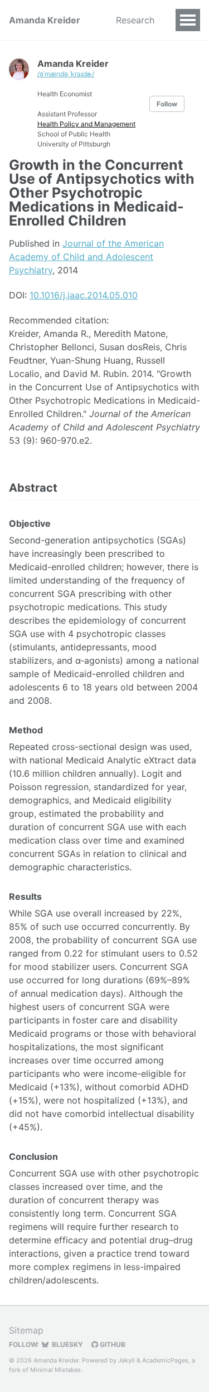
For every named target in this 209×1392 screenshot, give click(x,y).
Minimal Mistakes (55, 1370)
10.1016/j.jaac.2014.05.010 (84, 295)
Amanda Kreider (44, 20)
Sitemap (26, 1330)
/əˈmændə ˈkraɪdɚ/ (65, 74)
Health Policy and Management (86, 124)
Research (135, 20)
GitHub (111, 1344)
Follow (167, 104)
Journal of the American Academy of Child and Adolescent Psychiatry (86, 257)
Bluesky (66, 1344)
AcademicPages (165, 1360)
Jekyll (126, 1360)
